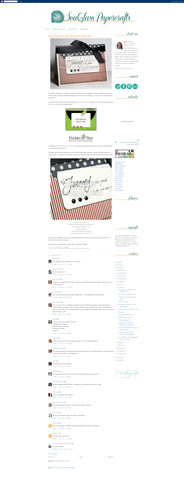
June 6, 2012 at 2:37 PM (62, 408)
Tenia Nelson (56, 269)
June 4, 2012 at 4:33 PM (62, 297)
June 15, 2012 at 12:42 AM (63, 449)
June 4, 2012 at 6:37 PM (62, 314)
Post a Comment (52, 454)
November (122, 273)
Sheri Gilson (118, 184)
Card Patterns (59, 248)
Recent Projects (84, 29)
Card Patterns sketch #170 (125, 315)
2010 (118, 360)
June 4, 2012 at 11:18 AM (62, 275)
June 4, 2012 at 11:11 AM (62, 264)
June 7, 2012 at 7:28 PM (62, 418)
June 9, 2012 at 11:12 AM (62, 439)
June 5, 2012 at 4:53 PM (62, 387)
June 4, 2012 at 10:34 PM (62, 333)
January (121, 354)
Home (47, 29)
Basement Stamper (58, 402)
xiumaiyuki (56, 292)
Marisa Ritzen (119, 178)
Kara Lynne (56, 279)
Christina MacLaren (120, 166)
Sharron (55, 338)
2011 (118, 357)
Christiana (55, 392)
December (122, 270)
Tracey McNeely (119, 190)
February (121, 351)
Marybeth (55, 371)
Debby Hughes (119, 168)
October (121, 276)
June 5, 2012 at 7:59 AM (62, 366)
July (120, 284)
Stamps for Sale (72, 29)
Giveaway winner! (123, 302)
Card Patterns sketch (83, 102)
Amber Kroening (119, 162)
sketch (87, 248)
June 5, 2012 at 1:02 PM (62, 377)
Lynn (54, 361)
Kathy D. (55, 433)
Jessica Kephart (119, 172)
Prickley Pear (52, 104)
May (120, 342)
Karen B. (55, 412)
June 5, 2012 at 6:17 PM (62, 397)
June (120, 287)
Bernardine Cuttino (58, 381)
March (121, 348)
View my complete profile (124, 68)
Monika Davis (119, 182)
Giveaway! (121, 312)
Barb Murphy (118, 164)
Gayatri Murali (119, 170)
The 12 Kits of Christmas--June (127, 294)
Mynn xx (55, 423)
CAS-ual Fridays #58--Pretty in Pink (128, 309)
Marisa (55, 259)
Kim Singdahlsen (119, 174)
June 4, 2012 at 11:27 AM (62, 287)
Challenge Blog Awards (58, 29)
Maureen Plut (118, 180)
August (121, 281)
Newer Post (51, 457)
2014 (118, 262)
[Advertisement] (92, 480)
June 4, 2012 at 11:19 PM (62, 343)
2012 (118, 268)
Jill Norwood (56, 302)
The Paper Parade (57, 348)
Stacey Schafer (119, 186)
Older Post (111, 457)
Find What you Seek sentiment (64, 146)
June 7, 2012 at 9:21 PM (62, 428)
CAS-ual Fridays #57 (124, 320)
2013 (118, 265)
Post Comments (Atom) (62, 461)
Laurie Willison (119, 176)
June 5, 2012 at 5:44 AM (62, 356)
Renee (54, 319)
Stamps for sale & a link (125, 317)
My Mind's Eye (68, 248)
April (120, 345)
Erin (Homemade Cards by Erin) (62, 443)
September (122, 279)
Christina (129, 41)
